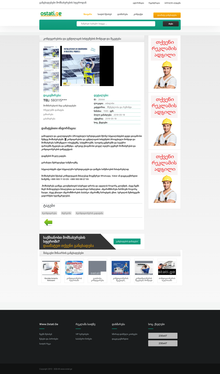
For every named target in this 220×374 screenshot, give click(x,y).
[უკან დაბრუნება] (47, 222)
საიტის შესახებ (105, 14)
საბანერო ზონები (84, 339)
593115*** (55, 100)
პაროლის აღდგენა (172, 3)
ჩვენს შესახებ (45, 334)
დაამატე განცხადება (167, 15)
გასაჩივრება (49, 118)
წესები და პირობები (48, 339)
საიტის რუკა (45, 343)
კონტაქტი (138, 14)
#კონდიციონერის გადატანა (89, 213)
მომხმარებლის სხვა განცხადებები (59, 105)
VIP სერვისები (82, 334)
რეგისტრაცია (154, 3)
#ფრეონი (66, 213)
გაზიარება (48, 114)
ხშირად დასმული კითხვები (124, 334)
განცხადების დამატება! (127, 241)
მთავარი (88, 14)
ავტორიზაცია (138, 3)
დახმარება (122, 14)
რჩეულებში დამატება (53, 110)
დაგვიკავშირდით (120, 339)
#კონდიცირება (49, 213)
